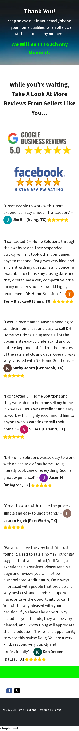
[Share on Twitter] (17, 690)
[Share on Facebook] (9, 690)
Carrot (57, 710)
